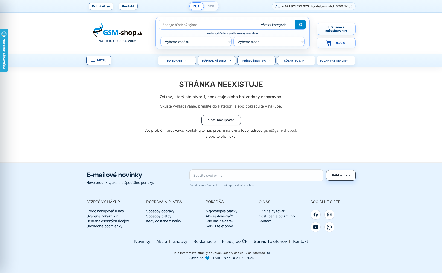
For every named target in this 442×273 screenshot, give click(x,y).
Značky (180, 241)
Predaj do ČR (235, 241)
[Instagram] (329, 215)
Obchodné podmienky (104, 226)
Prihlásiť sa (101, 6)
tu (268, 253)
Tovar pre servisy (334, 60)
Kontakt (128, 6)
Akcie (161, 241)
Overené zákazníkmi (102, 216)
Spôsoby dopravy (160, 211)
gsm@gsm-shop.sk (280, 130)
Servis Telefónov (270, 241)
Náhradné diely (214, 60)
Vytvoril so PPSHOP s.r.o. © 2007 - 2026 (221, 258)
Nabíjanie (174, 60)
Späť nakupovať (221, 120)
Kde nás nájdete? (220, 221)
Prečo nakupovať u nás (105, 211)
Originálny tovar (272, 211)
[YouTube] (316, 227)
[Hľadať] (300, 24)
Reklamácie (204, 241)
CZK (211, 6)
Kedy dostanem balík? (164, 221)
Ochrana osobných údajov (107, 221)
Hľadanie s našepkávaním (336, 28)
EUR (196, 6)
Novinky (142, 241)
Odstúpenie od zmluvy (277, 216)
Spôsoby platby (158, 216)
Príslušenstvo (254, 60)
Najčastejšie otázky (221, 211)
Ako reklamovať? (219, 216)
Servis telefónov (219, 226)
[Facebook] (316, 215)
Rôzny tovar (294, 60)
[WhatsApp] (329, 227)
